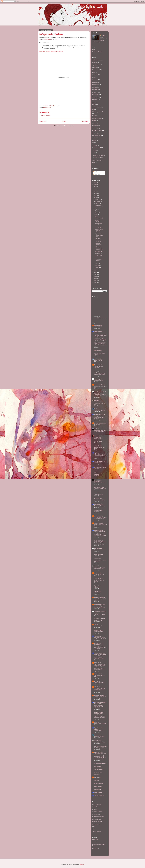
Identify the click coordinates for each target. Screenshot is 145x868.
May (96, 214)
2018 (95, 182)
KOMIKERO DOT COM (99, 618)
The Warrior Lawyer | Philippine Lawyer (99, 713)
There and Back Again (99, 736)
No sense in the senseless (98, 256)
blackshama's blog (98, 516)
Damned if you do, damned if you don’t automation (98, 706)
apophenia (96, 400)
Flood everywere (98, 550)
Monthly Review (96, 824)
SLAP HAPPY (97, 681)
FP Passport (95, 809)
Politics (94, 138)
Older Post (85, 121)
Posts (95, 171)
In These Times (96, 814)
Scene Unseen (95, 842)
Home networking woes (99, 410)
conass (94, 77)
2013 (95, 191)
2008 (95, 272)
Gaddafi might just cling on (100, 747)
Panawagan (95, 125)
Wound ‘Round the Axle (99, 482)
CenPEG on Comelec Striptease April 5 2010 (51, 51)
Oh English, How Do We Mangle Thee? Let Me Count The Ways (99, 690)
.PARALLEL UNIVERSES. (99, 695)
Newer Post (42, 121)
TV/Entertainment (96, 157)
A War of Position (98, 630)
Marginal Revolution (97, 821)
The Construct (97, 409)
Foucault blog (97, 636)
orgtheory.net (97, 453)
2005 (95, 278)
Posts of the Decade (97, 51)
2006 (95, 276)
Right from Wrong (97, 221)
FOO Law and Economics (100, 461)
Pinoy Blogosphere (97, 130)
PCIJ (93, 829)
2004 (95, 280)
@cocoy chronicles (98, 783)
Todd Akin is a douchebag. (100, 723)
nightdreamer (97, 789)
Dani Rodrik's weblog (99, 487)
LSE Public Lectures (96, 819)
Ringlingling (98, 227)
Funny (93, 109)
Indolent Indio (97, 591)
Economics (95, 92)
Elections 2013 (95, 97)
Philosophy (95, 128)
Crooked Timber (96, 806)
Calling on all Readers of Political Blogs (99, 248)
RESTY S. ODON (98, 674)
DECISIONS (97, 468)
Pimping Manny (98, 251)
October (97, 203)
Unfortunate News (98, 494)
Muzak (93, 123)
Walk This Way (97, 777)
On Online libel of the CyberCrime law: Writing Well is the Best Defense (99, 716)
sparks (103, 35)
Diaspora (94, 87)
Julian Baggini (97, 740)
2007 (95, 274)
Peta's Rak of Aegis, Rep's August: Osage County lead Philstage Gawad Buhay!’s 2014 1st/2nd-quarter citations (100, 667)
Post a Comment (45, 115)
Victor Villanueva (98, 566)
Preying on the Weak (98, 224)
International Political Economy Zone (99, 436)
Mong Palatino (97, 372)
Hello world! (97, 587)
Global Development (97, 811)
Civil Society (95, 74)
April (96, 216)
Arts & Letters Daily (96, 804)
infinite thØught (98, 786)
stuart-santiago (98, 350)
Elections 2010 (47, 107)
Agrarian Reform (96, 65)
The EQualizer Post (98, 540)
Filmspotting (95, 839)
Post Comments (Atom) (67, 125)
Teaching (94, 150)
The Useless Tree (98, 498)
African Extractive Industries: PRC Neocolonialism (98, 440)
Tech (93, 152)
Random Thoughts (98, 523)
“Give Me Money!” (98, 730)
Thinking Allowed (96, 831)
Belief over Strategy (98, 631)
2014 (95, 189)
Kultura (94, 115)
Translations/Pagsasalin (98, 155)
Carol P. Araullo (97, 573)
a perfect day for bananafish (98, 773)
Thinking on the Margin (99, 597)
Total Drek (96, 722)
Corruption (95, 79)
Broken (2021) (97, 475)
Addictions (95, 62)
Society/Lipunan (96, 147)
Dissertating (95, 89)
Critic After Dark (98, 364)
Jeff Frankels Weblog (99, 769)
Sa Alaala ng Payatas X (99, 505)
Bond (93, 72)
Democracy (95, 82)
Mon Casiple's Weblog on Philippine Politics (100, 703)
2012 (95, 193)
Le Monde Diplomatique (98, 816)
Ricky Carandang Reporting (98, 473)
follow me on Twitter (102, 318)
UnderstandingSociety (99, 384)
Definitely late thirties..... (99, 682)
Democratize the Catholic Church (99, 230)
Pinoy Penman (97, 766)
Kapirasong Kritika (98, 504)
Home (64, 121)
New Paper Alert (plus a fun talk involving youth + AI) (100, 403)
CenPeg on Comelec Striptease (98, 240)
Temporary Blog (98, 620)
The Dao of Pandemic (99, 500)
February (97, 265)
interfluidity (97, 428)
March (97, 263)
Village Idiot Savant (98, 578)
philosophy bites (98, 445)
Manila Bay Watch (98, 752)
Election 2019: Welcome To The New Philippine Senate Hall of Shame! (99, 543)
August (97, 207)
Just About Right (98, 792)
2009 (95, 270)
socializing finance (98, 530)
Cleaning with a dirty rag (99, 614)
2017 (95, 184)
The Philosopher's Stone (100, 423)
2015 (95, 186)
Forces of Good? (99, 218)
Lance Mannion (97, 493)
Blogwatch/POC (96, 69)
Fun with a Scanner (96, 107)
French (94, 104)
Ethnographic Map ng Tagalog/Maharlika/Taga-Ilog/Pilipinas (100, 647)
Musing (94, 120)
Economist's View (98, 510)
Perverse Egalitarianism (99, 653)
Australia (94, 67)
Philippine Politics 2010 (99, 604)
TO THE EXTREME (98, 548)
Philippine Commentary (99, 687)
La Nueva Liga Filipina (99, 795)
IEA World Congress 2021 (100, 488)
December (98, 199)
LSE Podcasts (95, 848)
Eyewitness (95, 99)
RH (93, 142)
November (98, 201)
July (96, 210)
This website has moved (99, 742)
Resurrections (98, 253)
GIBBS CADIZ (97, 662)
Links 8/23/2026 (98, 327)
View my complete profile (98, 41)
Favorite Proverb (98, 626)
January (97, 267)
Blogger (82, 864)
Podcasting (95, 133)
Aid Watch (96, 780)
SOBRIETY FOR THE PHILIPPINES (98, 644)
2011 (95, 195)
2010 (95, 197)
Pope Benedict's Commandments (99, 235)
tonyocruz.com (97, 558)
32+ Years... (97, 511)
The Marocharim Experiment (98, 480)
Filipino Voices (97, 586)
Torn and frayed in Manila (100, 746)
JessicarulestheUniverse (99, 763)
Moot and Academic (97, 118)
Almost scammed (98, 360)
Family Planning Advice (98, 259)
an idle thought (97, 424)
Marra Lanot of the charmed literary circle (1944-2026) (99, 353)
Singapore (94, 145)
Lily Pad (96, 624)
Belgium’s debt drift (98, 380)
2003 (95, 282)
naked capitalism (98, 325)
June (96, 212)
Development (95, 84)
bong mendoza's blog (99, 414)
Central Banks (97, 462)
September (98, 205)
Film (93, 102)
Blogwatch (48, 39)
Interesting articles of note (98, 111)
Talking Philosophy (98, 554)
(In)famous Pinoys (96, 60)
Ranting (94, 140)
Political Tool (97, 593)
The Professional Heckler (100, 467)
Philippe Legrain (98, 379)
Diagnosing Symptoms (98, 244)
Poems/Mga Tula (96, 135)
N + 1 (93, 826)
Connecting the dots (99, 574)
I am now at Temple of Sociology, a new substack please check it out (100, 456)
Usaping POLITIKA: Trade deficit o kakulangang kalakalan (100, 417)
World (93, 162)
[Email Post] (58, 105)
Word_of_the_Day (96, 160)
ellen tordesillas (98, 359)
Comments (97, 174)
